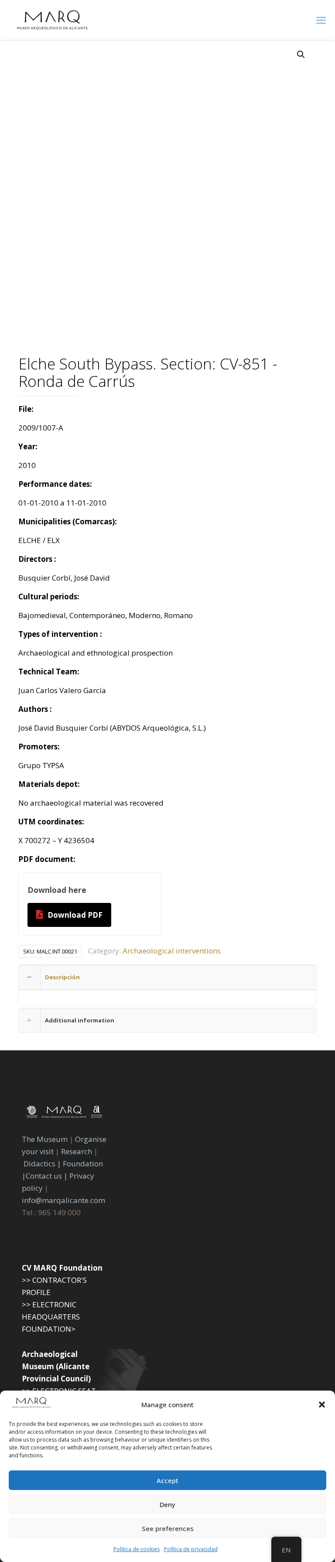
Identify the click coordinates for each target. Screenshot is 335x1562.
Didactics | (43, 1164)
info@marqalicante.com (63, 1200)
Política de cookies (136, 1549)
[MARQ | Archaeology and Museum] (52, 19)
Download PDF (75, 915)
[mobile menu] (321, 19)
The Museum (45, 1139)
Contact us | (47, 1176)
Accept (167, 1480)
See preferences (168, 1528)
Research (76, 1151)
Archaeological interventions (172, 951)
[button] (322, 1404)
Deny (167, 1504)
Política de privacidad (191, 1549)
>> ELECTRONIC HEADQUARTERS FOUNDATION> (51, 1316)
